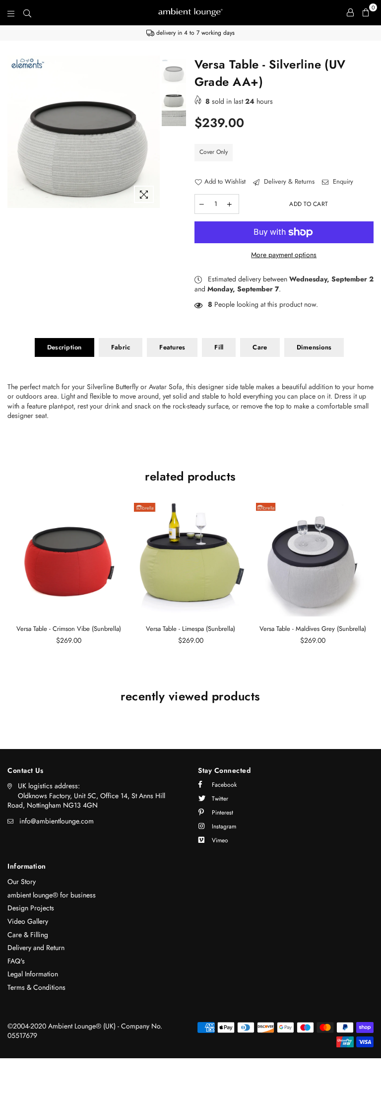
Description (64, 347)
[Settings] (350, 12)
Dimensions (314, 347)
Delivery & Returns (288, 181)
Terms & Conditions (36, 987)
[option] (190, 33)
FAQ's (16, 961)
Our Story (21, 882)
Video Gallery (27, 921)
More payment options (284, 255)
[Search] (27, 12)
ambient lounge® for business (51, 895)
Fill (218, 347)
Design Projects (30, 908)
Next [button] (151, 131)
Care (260, 347)
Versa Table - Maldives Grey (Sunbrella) (312, 628)
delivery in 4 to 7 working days (194, 32)
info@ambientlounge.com (56, 821)
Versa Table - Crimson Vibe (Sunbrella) (68, 628)
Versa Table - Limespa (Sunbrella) (190, 628)
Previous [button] (16, 131)
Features (172, 347)
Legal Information (32, 974)
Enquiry (342, 181)
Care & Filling (27, 935)
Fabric (120, 347)
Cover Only (213, 151)
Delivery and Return (35, 948)
